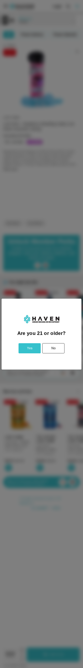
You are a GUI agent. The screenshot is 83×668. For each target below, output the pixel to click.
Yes (29, 348)
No (53, 348)
